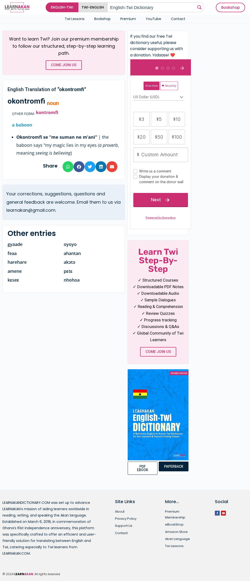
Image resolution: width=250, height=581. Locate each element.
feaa (12, 253)
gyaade (15, 244)
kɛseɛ (13, 280)
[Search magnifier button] (199, 7)
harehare (17, 262)
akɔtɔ (69, 262)
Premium (128, 18)
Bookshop (102, 18)
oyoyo (70, 244)
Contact (178, 18)
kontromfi (47, 112)
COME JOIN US (63, 65)
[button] (67, 166)
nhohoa (72, 280)
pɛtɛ (68, 271)
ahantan (72, 253)
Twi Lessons (74, 18)
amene (15, 271)
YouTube (153, 18)
